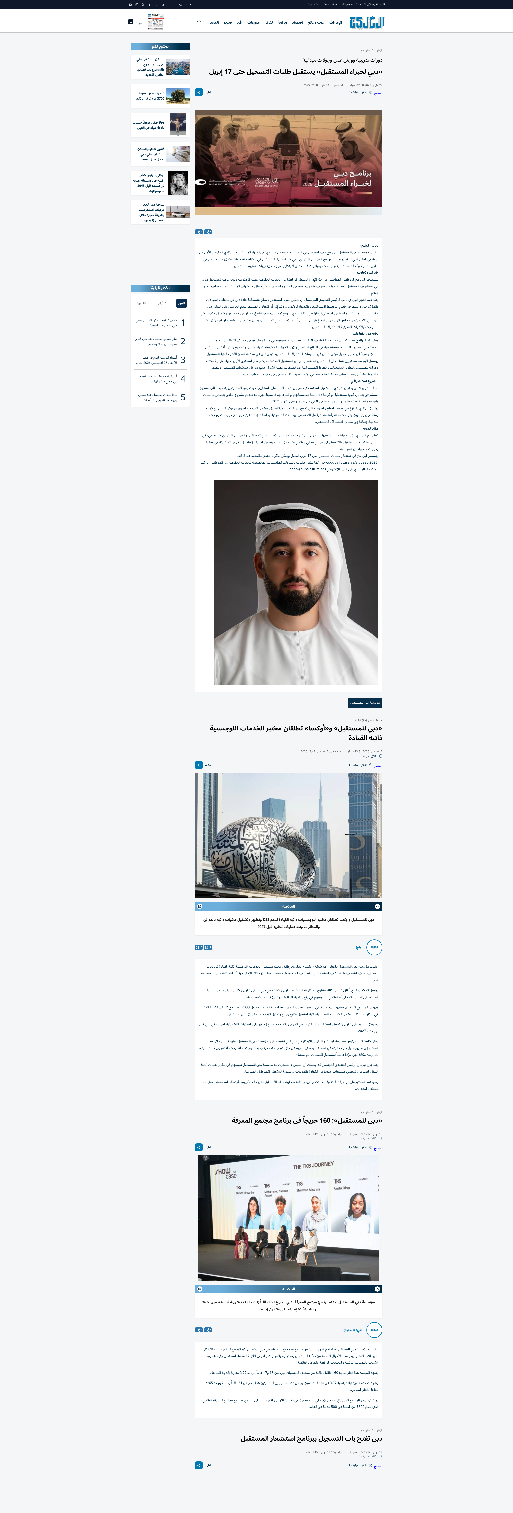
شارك (208, 92)
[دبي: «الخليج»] (374, 1330)
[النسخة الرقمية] (155, 22)
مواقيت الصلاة (330, 4)
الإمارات (335, 22)
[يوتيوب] (130, 4)
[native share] (199, 92)
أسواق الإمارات (363, 720)
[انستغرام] (136, 4)
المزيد (214, 22)
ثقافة (269, 22)
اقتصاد (297, 22)
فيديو (228, 22)
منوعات (253, 22)
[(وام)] (374, 947)
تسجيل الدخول (180, 4)
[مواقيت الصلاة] (130, 23)
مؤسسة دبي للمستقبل (365, 702)
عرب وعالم (316, 22)
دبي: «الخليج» (352, 1330)
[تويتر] (143, 4)
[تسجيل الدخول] (190, 4)
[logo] (367, 23)
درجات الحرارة (314, 4)
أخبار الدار (366, 50)
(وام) (359, 947)
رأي (239, 22)
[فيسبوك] (149, 4)
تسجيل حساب (162, 4)
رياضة (282, 22)
